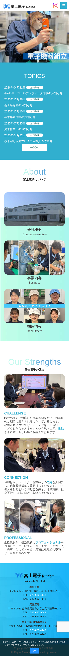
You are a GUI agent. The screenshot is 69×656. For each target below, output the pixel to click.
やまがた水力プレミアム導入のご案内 (28, 141)
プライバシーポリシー (15, 644)
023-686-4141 (38, 594)
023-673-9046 (38, 612)
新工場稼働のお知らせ (18, 105)
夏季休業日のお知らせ (18, 129)
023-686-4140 (38, 630)
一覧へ (34, 147)
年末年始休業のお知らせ (19, 117)
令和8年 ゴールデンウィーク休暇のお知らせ (33, 93)
